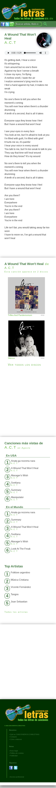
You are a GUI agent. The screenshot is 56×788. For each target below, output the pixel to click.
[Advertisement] (28, 401)
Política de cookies (17, 753)
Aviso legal (14, 751)
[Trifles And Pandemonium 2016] (28, 295)
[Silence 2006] (28, 335)
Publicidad (13, 756)
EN (51, 18)
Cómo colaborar (16, 739)
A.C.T (10, 42)
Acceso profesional (17, 777)
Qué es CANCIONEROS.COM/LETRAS (24, 734)
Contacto (13, 737)
